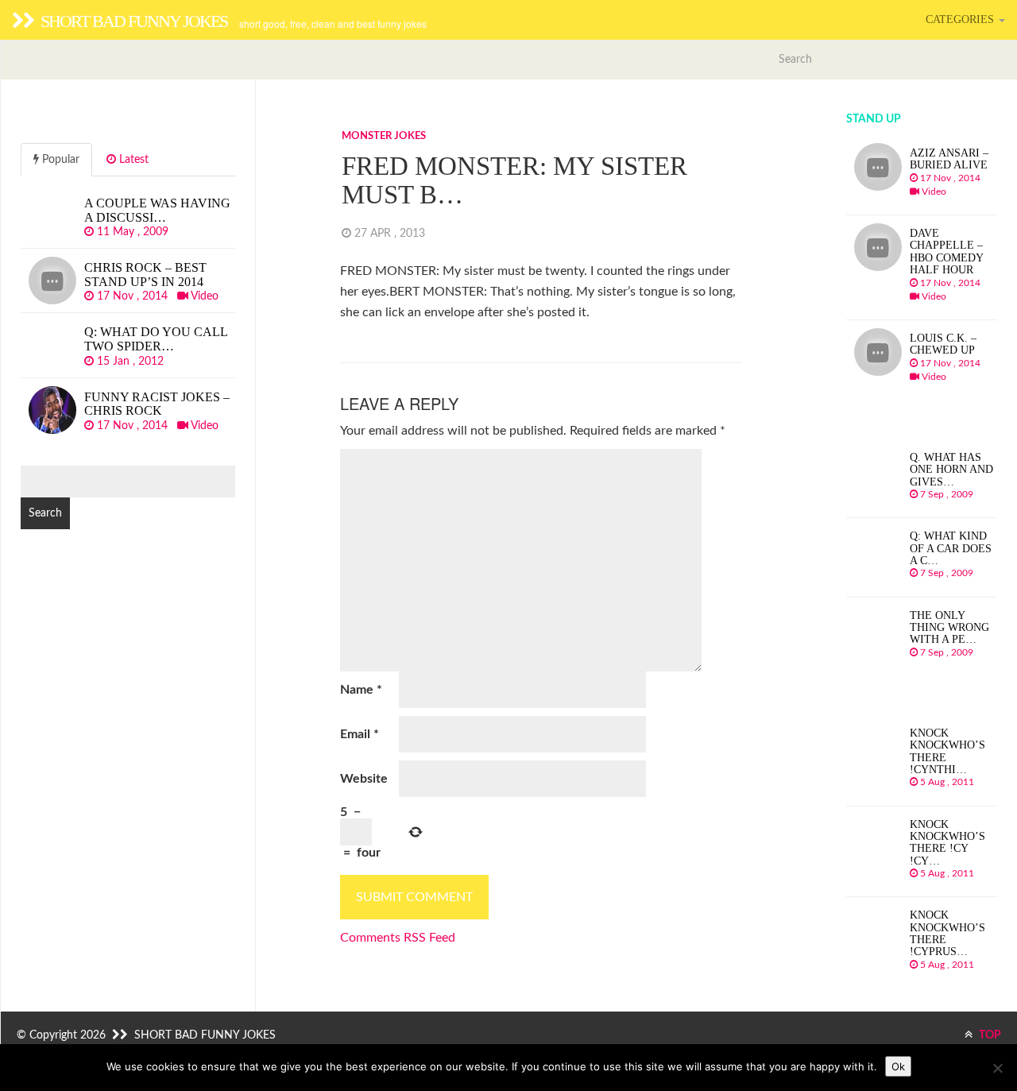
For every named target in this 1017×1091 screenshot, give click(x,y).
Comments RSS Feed (397, 937)
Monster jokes (384, 136)
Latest (132, 159)
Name (361, 689)
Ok (898, 1066)
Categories (961, 19)
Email (359, 734)
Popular (59, 159)
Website (364, 778)
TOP (988, 1035)
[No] (997, 1068)
